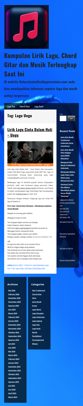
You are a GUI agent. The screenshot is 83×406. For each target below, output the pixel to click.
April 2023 (12, 393)
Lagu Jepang (37, 321)
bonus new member (67, 260)
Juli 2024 (11, 344)
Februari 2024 (13, 359)
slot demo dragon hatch (26, 188)
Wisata (35, 344)
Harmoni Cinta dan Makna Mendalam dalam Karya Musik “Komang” (68, 190)
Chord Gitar (25, 106)
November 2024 (14, 329)
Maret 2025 (12, 313)
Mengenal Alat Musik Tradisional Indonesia (68, 165)
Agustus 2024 (13, 340)
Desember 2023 (14, 367)
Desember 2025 (14, 298)
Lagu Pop (11, 106)
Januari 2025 (13, 321)
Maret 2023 (12, 397)
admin (10, 265)
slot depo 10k (65, 217)
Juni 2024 (12, 348)
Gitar (34, 298)
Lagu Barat (36, 309)
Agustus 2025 (13, 306)
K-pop (34, 306)
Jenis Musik (36, 302)
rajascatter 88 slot (66, 200)
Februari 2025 (13, 317)
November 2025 (14, 302)
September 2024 (14, 336)
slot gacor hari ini (66, 222)
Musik (34, 332)
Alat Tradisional (38, 290)
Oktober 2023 (13, 374)
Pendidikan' (37, 336)
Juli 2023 (11, 386)
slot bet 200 (64, 208)
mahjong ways (21, 194)
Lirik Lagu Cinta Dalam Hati (35, 268)
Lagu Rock (39, 106)
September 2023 (14, 378)
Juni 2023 (12, 389)
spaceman (64, 214)
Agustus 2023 (13, 382)
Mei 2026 (11, 290)
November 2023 (14, 370)
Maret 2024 (12, 355)
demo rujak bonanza (22, 228)
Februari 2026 (13, 294)
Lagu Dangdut (38, 313)
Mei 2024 (11, 351)
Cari (61, 114)
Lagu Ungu (20, 268)
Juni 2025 (12, 309)
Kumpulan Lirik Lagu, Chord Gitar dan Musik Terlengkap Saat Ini (40, 64)
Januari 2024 (13, 363)
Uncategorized (38, 340)
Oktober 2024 (13, 332)
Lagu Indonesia (38, 265)
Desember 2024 (14, 325)
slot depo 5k (64, 211)
